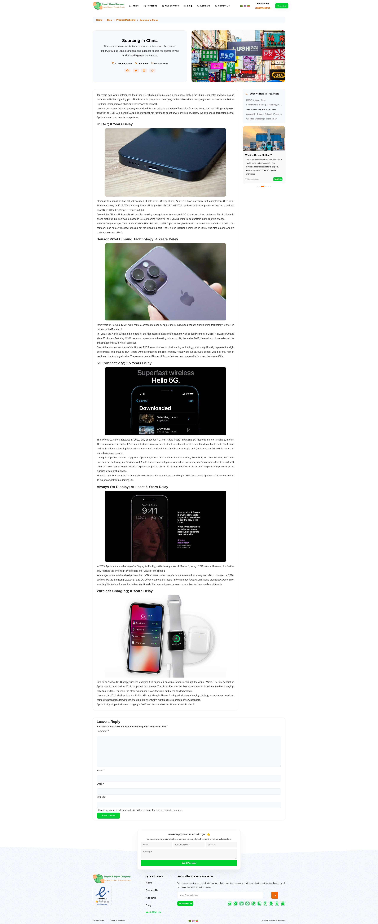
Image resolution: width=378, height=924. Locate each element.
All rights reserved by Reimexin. (273, 920)
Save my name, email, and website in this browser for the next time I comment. (141, 810)
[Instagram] (241, 904)
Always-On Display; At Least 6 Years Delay (264, 114)
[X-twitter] (247, 904)
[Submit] (274, 895)
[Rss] (259, 904)
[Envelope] (283, 904)
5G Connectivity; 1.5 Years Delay (261, 109)
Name (100, 770)
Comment (103, 731)
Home (99, 20)
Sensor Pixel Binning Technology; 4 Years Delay (264, 105)
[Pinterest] (271, 904)
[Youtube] (230, 904)
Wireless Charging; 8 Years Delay (261, 119)
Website (101, 797)
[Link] (253, 904)
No (155, 63)
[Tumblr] (277, 904)
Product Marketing (126, 20)
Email (100, 784)
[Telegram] (236, 904)
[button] (127, 71)
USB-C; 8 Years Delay (256, 100)
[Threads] (265, 904)
